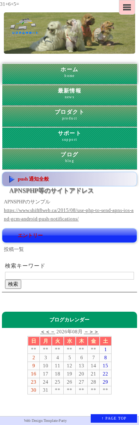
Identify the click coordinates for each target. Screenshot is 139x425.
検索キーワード (25, 266)
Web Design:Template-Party (45, 420)
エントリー (30, 235)
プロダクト (70, 114)
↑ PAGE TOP (114, 418)
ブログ (69, 157)
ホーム (69, 72)
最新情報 (70, 93)
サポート (70, 136)
